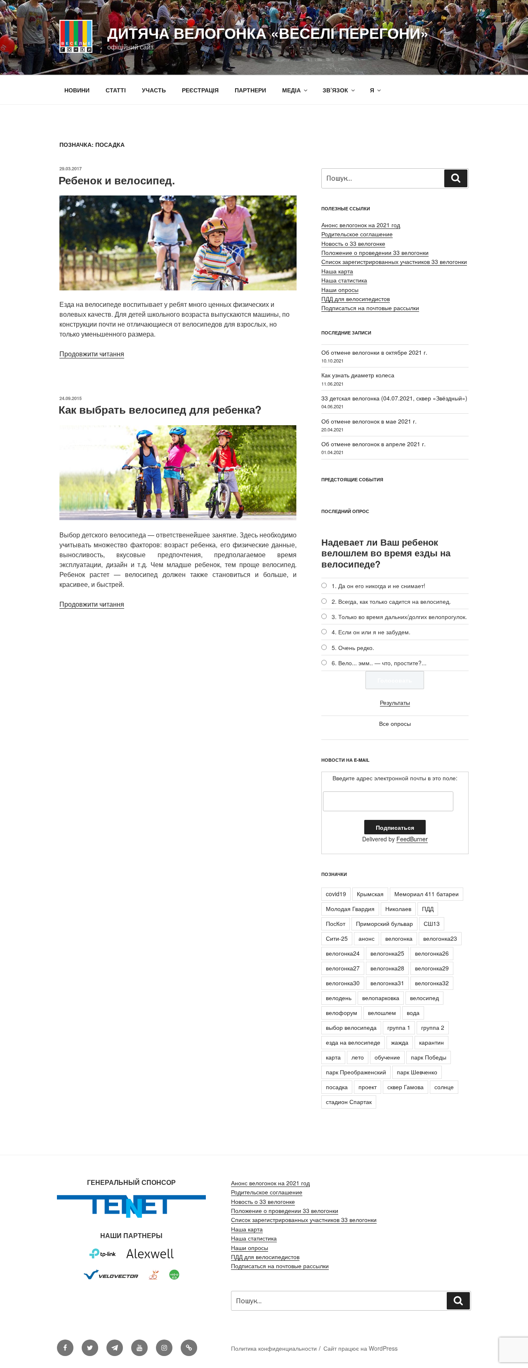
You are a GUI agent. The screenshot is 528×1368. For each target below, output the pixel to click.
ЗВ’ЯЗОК (335, 90)
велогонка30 (343, 983)
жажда (399, 1042)
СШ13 (432, 923)
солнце (444, 1087)
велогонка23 (440, 938)
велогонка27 (343, 968)
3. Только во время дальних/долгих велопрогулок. (399, 616)
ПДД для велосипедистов (355, 298)
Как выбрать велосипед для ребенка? (160, 409)
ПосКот (335, 923)
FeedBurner (412, 839)
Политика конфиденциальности (274, 1348)
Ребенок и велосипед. (117, 180)
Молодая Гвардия (350, 908)
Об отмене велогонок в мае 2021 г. (369, 421)
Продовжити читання (91, 353)
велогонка (398, 938)
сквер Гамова (405, 1087)
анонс (366, 938)
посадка (337, 1087)
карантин (431, 1042)
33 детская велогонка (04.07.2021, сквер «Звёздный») (394, 398)
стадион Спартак (349, 1101)
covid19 (336, 894)
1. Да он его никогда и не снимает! (378, 586)
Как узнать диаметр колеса (357, 375)
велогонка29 (432, 968)
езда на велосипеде (353, 1042)
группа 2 (432, 1027)
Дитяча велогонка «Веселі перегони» (268, 32)
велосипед (424, 998)
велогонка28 (387, 968)
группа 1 (398, 1027)
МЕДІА (291, 90)
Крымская (370, 894)
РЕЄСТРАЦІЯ (200, 90)
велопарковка (380, 998)
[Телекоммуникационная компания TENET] (131, 1217)
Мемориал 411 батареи (426, 894)
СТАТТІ (116, 90)
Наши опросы (339, 289)
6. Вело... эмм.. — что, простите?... (379, 663)
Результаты (395, 702)
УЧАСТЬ (154, 90)
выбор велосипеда (351, 1027)
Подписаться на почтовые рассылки (370, 308)
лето (357, 1057)
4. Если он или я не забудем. (371, 632)
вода (413, 1012)
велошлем (382, 1012)
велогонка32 (432, 983)
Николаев (398, 908)
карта (333, 1057)
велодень (338, 998)
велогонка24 (343, 953)
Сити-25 (337, 938)
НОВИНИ (77, 90)
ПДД (428, 908)
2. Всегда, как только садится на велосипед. (391, 601)
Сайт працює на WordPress (360, 1348)
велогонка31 (387, 983)
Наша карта (337, 271)
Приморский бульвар (384, 923)
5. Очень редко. (353, 647)
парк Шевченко (417, 1072)
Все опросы (395, 723)
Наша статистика (344, 280)
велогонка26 (432, 953)
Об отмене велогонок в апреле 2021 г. (373, 444)
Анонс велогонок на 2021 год (360, 225)
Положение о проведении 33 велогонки (375, 252)
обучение (387, 1057)
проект (367, 1087)
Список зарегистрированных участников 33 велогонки (394, 261)
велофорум (341, 1012)
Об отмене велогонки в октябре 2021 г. (374, 352)
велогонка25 (387, 953)
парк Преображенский (356, 1072)
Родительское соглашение (357, 234)
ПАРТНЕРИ (250, 90)
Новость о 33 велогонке (353, 243)
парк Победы (428, 1057)
